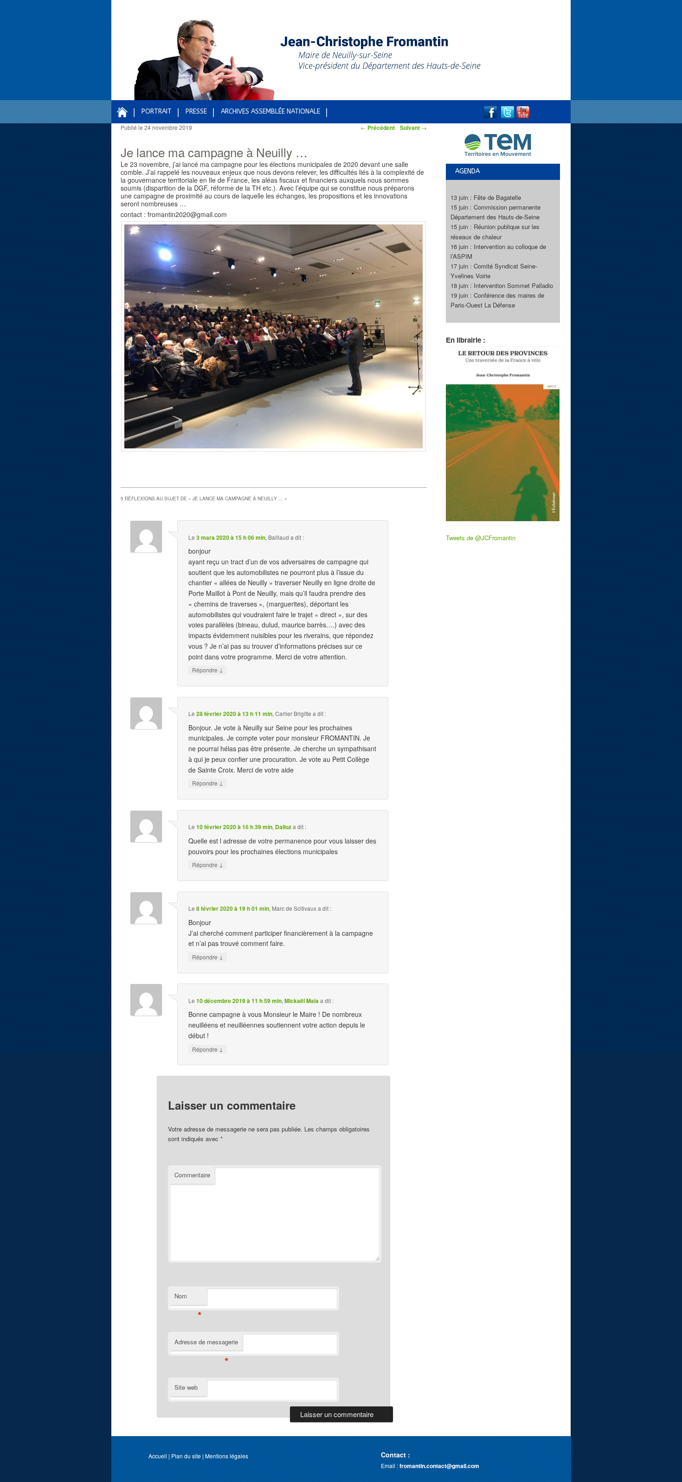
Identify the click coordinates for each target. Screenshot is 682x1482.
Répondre (207, 669)
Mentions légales (226, 1456)
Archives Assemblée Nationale (270, 111)
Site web (186, 1387)
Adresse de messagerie (206, 1344)
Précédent (377, 127)
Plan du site (186, 1456)
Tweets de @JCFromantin (480, 537)
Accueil (157, 1456)
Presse (196, 111)
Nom (188, 1298)
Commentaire (192, 1174)
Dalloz (283, 827)
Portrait (157, 111)
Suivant (413, 127)
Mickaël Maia (301, 1001)
